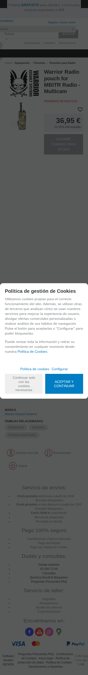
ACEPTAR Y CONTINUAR (64, 384)
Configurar (60, 369)
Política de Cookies (32, 351)
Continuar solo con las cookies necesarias (24, 384)
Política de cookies (34, 369)
